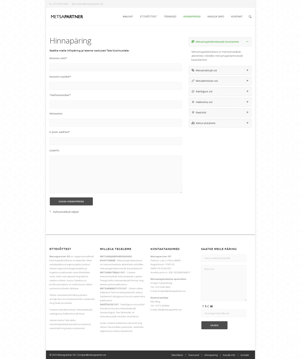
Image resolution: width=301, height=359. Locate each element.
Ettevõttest (148, 16)
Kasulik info (215, 16)
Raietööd (201, 112)
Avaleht (128, 16)
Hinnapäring (191, 16)
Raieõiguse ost (204, 91)
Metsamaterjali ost (206, 70)
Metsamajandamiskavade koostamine (217, 41)
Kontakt (237, 16)
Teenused (170, 16)
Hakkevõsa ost (204, 102)
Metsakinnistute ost (207, 80)
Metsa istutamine (205, 123)
